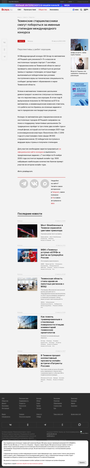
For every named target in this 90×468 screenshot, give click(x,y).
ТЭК (20, 408)
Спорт (38, 403)
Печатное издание (25, 416)
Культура (74, 401)
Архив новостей (76, 414)
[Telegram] (45, 424)
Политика (57, 401)
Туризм (38, 406)
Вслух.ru (7, 10)
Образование (58, 403)
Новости (25, 17)
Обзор (38, 401)
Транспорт (74, 398)
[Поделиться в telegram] (4, 56)
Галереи (21, 414)
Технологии (22, 406)
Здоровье (74, 406)
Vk (53, 198)
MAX (52, 203)
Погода (38, 408)
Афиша (73, 403)
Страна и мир (58, 406)
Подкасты (22, 403)
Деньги (4, 403)
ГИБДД (38, 416)
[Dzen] (62, 424)
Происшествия (30, 10)
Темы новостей (58, 414)
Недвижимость (24, 401)
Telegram (55, 192)
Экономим (57, 398)
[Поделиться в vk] (4, 42)
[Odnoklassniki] (27, 424)
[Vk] (10, 424)
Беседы (38, 398)
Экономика (54, 10)
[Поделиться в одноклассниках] (4, 49)
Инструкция (5, 408)
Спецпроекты (6, 416)
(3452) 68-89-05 (52, 434)
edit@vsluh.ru (51, 436)
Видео (4, 414)
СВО (19, 10)
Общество (42, 10)
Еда (55, 408)
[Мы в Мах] (75, 10)
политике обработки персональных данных (29, 463)
